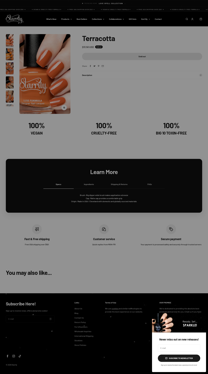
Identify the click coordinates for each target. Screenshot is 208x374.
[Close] (201, 318)
